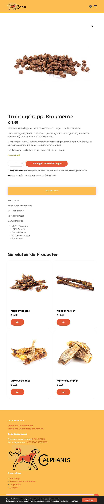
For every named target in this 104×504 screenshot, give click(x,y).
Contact (14, 487)
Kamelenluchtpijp (67, 380)
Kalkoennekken (66, 310)
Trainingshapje (49, 175)
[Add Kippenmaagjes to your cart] (17, 322)
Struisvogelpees (20, 380)
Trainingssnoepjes (78, 170)
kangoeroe (35, 175)
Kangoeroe (43, 170)
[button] (92, 26)
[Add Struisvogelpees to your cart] (17, 392)
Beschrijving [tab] (52, 190)
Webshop (15, 478)
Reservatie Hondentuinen (23, 481)
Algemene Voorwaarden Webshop (25, 428)
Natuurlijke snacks (59, 170)
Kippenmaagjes (20, 310)
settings (75, 501)
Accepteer (89, 500)
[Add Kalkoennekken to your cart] (63, 322)
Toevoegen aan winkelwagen (46, 163)
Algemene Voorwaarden (20, 425)
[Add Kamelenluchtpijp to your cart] (63, 392)
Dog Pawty (15, 484)
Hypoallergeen (29, 170)
